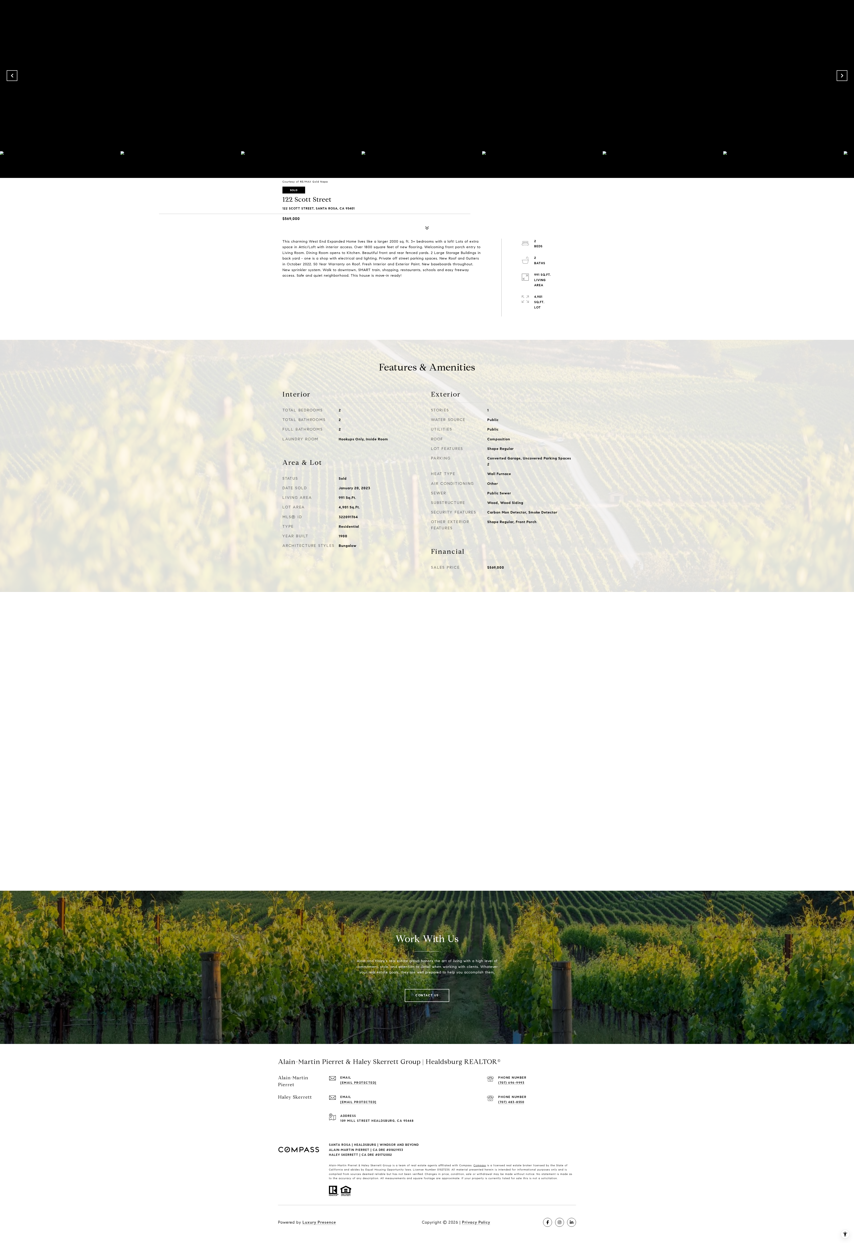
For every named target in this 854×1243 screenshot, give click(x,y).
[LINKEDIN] (571, 1222)
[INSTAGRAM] (559, 1222)
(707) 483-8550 (511, 1102)
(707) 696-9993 (511, 1083)
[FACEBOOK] (547, 1222)
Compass (479, 1165)
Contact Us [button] (427, 995)
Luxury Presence (319, 1222)
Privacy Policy (476, 1222)
